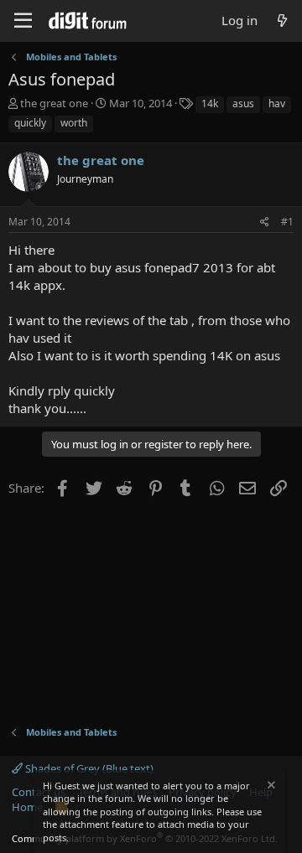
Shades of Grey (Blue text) (88, 768)
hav (276, 103)
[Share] (264, 222)
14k (209, 103)
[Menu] (23, 21)
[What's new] (282, 20)
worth (73, 123)
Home (27, 806)
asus (243, 103)
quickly (30, 123)
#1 (287, 222)
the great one (54, 103)
